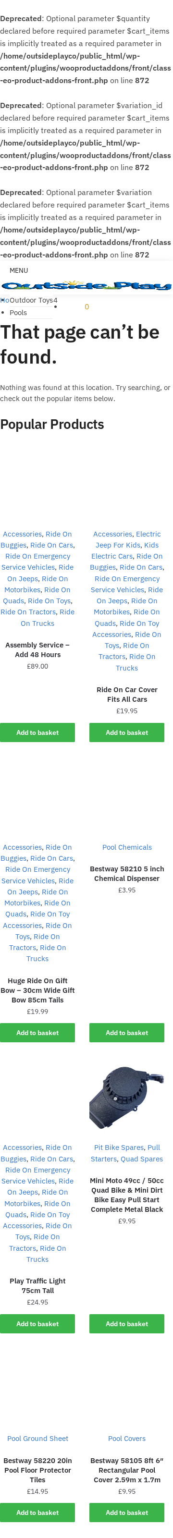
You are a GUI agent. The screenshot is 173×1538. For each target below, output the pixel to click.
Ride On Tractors (28, 611)
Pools (18, 312)
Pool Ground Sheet (37, 1438)
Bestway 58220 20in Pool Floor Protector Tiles (37, 1470)
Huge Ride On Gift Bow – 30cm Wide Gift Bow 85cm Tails (37, 990)
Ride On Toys (49, 600)
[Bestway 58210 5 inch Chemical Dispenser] (126, 795)
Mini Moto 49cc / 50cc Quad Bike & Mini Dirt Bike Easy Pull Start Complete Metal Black (127, 1195)
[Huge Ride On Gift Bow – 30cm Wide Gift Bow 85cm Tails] (37, 795)
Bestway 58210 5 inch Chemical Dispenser (127, 873)
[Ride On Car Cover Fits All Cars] (126, 482)
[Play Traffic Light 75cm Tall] (37, 1095)
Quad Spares (142, 1158)
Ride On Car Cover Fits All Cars (127, 694)
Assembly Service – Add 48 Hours (37, 649)
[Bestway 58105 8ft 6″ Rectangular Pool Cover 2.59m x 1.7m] (126, 1386)
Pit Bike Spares (119, 1147)
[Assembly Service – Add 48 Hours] (37, 482)
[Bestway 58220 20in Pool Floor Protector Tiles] (37, 1386)
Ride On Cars (51, 544)
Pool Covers (127, 1438)
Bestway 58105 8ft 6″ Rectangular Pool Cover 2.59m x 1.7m (126, 1470)
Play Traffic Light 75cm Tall (38, 1285)
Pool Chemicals (127, 847)
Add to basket (37, 732)
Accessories (22, 533)
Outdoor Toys (31, 300)
